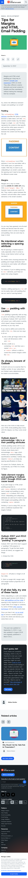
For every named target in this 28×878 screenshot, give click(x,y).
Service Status (5, 838)
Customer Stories (5, 831)
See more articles (8, 758)
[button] (26, 2)
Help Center (4, 833)
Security (3, 826)
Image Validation (5, 819)
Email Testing (4, 817)
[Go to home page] (13, 2)
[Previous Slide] (3, 722)
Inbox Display (4, 812)
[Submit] (24, 781)
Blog (2, 842)
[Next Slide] (9, 722)
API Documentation (6, 836)
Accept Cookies (14, 874)
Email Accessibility (5, 815)
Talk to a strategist (8, 774)
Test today (8, 689)
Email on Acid (16, 662)
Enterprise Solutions (6, 821)
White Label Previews (6, 823)
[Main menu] (2, 2)
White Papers (4, 840)
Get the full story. (9, 8)
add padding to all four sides (14, 600)
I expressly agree (22, 784)
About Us (3, 850)
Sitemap (3, 844)
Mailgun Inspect (5, 810)
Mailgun (3, 852)
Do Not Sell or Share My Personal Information (11, 870)
